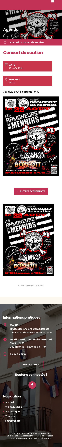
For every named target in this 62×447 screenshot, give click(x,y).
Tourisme (10, 416)
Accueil (14, 42)
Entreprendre (12, 420)
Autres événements (32, 191)
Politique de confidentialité (24, 438)
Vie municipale (13, 407)
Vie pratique (12, 411)
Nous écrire (31, 364)
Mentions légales (45, 435)
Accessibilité (27, 435)
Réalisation (46, 438)
